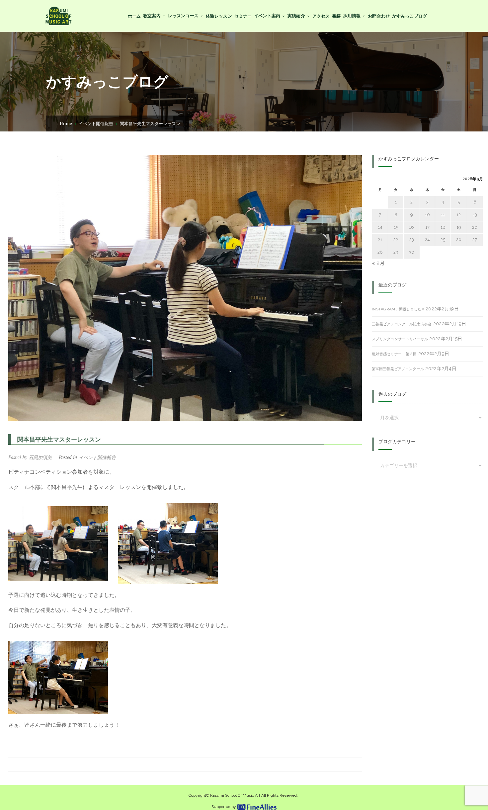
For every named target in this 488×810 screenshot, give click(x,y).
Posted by (30, 457)
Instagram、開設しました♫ (398, 309)
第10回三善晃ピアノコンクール (398, 368)
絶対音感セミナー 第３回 (394, 354)
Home (66, 123)
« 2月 (378, 263)
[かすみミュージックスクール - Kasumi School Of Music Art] (58, 15)
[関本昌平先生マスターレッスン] (185, 288)
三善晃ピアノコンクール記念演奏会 (402, 324)
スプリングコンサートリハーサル (400, 339)
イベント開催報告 (96, 123)
